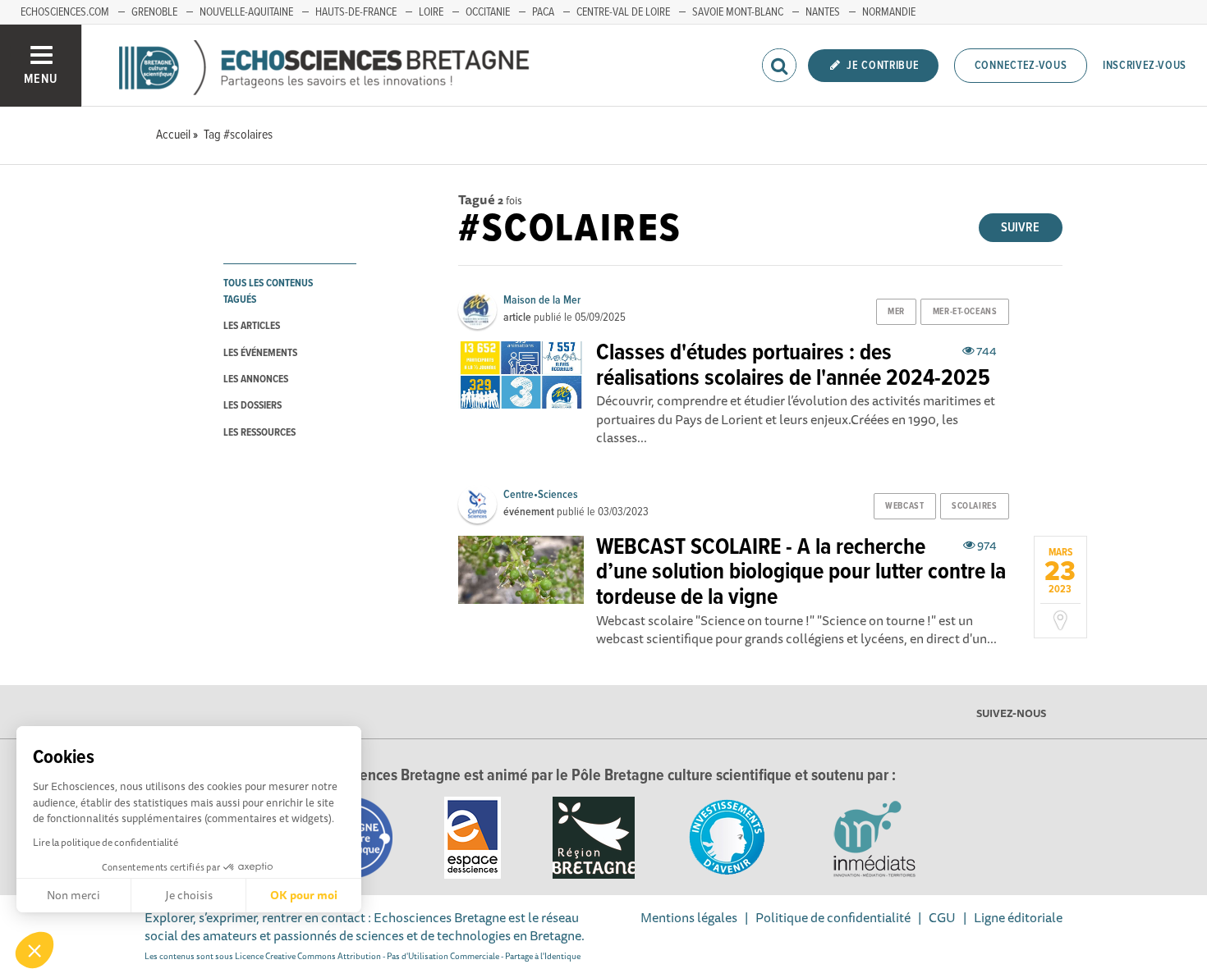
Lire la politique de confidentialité (105, 842)
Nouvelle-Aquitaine (246, 12)
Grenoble (154, 12)
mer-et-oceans (965, 312)
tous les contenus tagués (268, 291)
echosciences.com (65, 12)
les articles (251, 326)
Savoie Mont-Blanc (737, 12)
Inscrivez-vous (1144, 65)
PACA (543, 12)
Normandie (889, 12)
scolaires (974, 506)
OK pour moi (303, 895)
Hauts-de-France (356, 12)
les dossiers (252, 406)
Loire (431, 12)
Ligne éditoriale (1018, 917)
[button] (34, 950)
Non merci (73, 895)
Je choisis (189, 895)
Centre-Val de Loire (623, 12)
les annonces (255, 379)
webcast (904, 506)
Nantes (822, 12)
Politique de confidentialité (833, 917)
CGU (942, 917)
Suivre (1020, 227)
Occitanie (488, 12)
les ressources (259, 433)
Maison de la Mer (542, 300)
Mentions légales (688, 917)
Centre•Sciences (540, 494)
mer (896, 312)
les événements (260, 353)
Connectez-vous (1021, 65)
